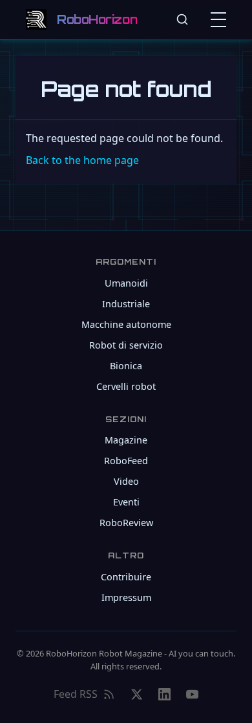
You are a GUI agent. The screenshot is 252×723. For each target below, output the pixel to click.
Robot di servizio (126, 345)
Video (126, 481)
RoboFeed (126, 460)
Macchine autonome (126, 324)
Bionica (126, 366)
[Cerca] (182, 19)
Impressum (126, 597)
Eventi (126, 502)
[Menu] (220, 19)
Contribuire (126, 577)
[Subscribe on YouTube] (192, 694)
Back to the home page (82, 160)
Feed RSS (76, 694)
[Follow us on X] (136, 694)
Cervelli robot (126, 386)
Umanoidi (126, 283)
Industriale (126, 304)
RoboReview (126, 522)
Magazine (126, 440)
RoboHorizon (97, 19)
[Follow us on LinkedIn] (164, 694)
